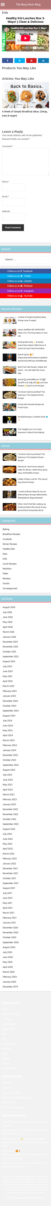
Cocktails (7, 539)
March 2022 (8, 853)
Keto (5, 554)
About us (6, 1087)
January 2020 (9, 982)
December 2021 (10, 868)
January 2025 (9, 696)
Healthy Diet (9, 549)
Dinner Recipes (10, 544)
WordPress (20, 1198)
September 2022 (11, 824)
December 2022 (10, 809)
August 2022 (9, 829)
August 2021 (9, 888)
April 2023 (8, 789)
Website (6, 211)
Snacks (6, 583)
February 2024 (10, 745)
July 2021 (7, 893)
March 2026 (8, 632)
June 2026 (8, 617)
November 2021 (10, 873)
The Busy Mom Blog (28, 4)
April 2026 (8, 627)
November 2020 (10, 932)
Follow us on (20, 271)
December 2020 (10, 927)
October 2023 (9, 760)
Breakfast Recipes (11, 534)
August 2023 (9, 770)
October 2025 (9, 651)
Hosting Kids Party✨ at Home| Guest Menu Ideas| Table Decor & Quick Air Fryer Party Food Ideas (25, 1142)
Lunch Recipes (10, 564)
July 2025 (7, 666)
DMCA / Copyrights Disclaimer (17, 1097)
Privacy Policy (9, 1102)
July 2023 (7, 774)
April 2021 (8, 908)
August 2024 (9, 715)
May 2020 (7, 962)
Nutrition (7, 568)
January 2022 (9, 863)
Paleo (5, 573)
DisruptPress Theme (36, 1198)
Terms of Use (25, 1192)
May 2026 (7, 622)
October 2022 (9, 819)
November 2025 (10, 646)
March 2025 (8, 686)
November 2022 (10, 814)
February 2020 (10, 977)
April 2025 (8, 681)
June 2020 (8, 957)
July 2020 (7, 952)
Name (5, 181)
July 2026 (7, 612)
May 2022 (7, 844)
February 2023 (10, 799)
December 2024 (10, 701)
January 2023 (9, 804)
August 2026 (9, 607)
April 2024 (8, 735)
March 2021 (8, 912)
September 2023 (11, 765)
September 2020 (11, 942)
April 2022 (8, 848)
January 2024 (9, 750)
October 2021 (9, 878)
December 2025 (10, 642)
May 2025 (7, 676)
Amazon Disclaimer (11, 1092)
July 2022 (7, 834)
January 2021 (9, 922)
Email (5, 196)
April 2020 (8, 967)
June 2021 (8, 898)
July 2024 (7, 720)
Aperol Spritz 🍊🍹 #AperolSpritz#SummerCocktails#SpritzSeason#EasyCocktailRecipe (25, 1154)
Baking (6, 529)
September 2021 (11, 883)
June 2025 (8, 671)
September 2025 (11, 656)
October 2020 (9, 937)
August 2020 (9, 947)
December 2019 (10, 986)
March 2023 (8, 794)
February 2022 (10, 858)
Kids (5, 12)
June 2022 (8, 839)
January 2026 (9, 637)
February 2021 (10, 917)
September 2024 (11, 710)
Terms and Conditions (13, 1107)
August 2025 (9, 661)
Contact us (7, 1083)
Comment (7, 146)
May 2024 (7, 730)
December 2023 (10, 755)
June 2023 (8, 779)
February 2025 (10, 691)
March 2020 (8, 972)
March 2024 (8, 740)
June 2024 (8, 725)
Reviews (7, 578)
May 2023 (7, 784)
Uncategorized (10, 588)
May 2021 (7, 903)
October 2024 (9, 706)
